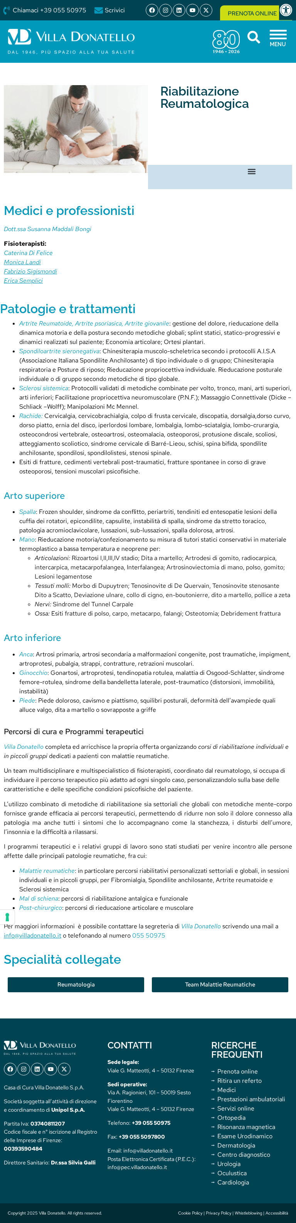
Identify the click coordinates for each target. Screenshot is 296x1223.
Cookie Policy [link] (190, 1213)
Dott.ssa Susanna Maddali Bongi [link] (47, 229)
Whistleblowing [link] (248, 1213)
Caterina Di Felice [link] (28, 253)
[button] (252, 171)
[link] (287, 10)
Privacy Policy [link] (218, 1213)
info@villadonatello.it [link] (32, 935)
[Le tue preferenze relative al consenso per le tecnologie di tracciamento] (7, 917)
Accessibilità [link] (277, 1213)
